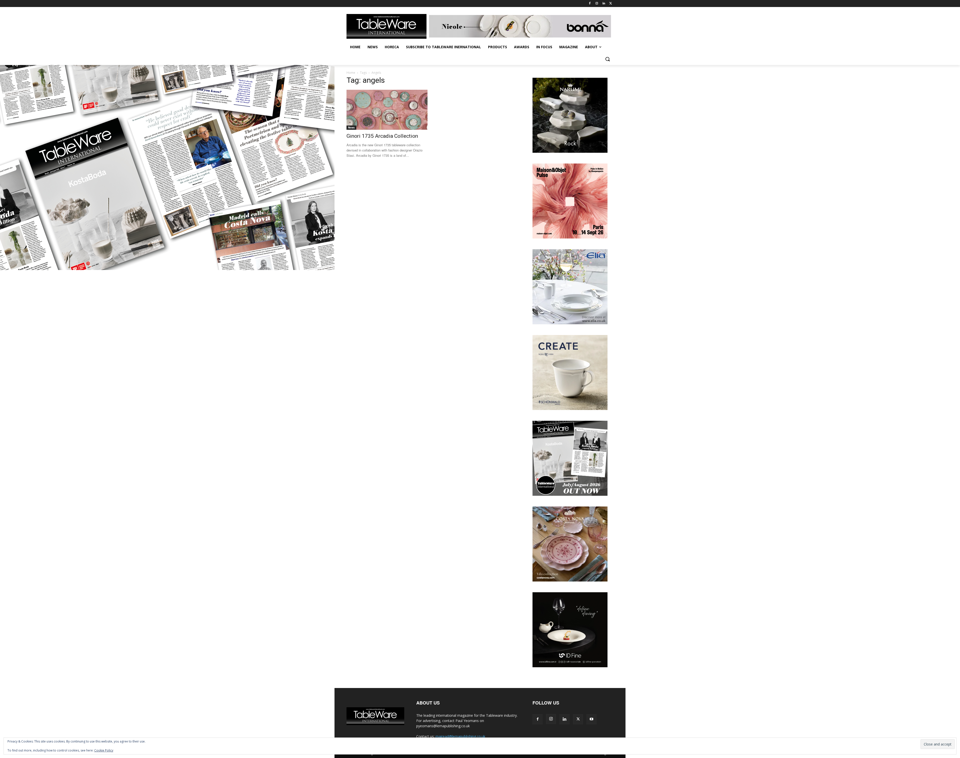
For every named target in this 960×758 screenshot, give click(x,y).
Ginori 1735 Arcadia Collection (382, 136)
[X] (611, 3)
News (351, 127)
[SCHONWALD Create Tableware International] (570, 408)
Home (350, 72)
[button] (608, 59)
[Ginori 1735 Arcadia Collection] (387, 110)
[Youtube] (591, 719)
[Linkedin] (603, 3)
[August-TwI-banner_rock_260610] (570, 151)
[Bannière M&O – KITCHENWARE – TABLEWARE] (570, 237)
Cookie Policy (103, 750)
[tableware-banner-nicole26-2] (521, 26)
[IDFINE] (570, 666)
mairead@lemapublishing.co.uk (460, 736)
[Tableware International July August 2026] (570, 494)
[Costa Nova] (570, 580)
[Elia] (570, 322)
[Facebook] (590, 3)
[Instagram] (597, 3)
